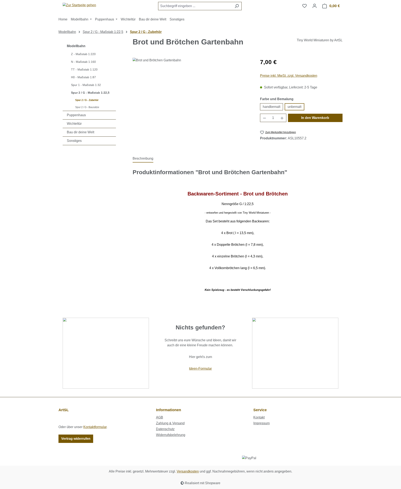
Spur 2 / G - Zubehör (87, 100)
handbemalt (271, 106)
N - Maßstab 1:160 (83, 61)
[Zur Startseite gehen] (79, 5)
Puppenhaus (76, 115)
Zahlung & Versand (170, 423)
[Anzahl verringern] (264, 118)
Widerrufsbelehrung (170, 435)
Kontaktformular (95, 427)
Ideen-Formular (200, 368)
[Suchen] (237, 6)
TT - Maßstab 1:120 (84, 69)
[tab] (143, 159)
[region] (192, 102)
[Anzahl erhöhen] (282, 118)
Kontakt (259, 417)
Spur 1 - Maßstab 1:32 (86, 85)
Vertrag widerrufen (75, 438)
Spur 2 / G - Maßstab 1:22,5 (90, 92)
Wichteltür (74, 123)
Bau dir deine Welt (80, 132)
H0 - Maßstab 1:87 (83, 77)
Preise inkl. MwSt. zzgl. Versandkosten (288, 75)
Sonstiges (74, 140)
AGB (159, 417)
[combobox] (195, 6)
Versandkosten (188, 471)
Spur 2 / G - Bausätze (87, 107)
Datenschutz (165, 429)
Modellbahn (76, 46)
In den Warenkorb (315, 118)
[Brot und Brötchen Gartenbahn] (192, 102)
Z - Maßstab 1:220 (83, 54)
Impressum (261, 423)
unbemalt (294, 106)
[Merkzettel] (304, 6)
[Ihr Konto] (315, 6)
